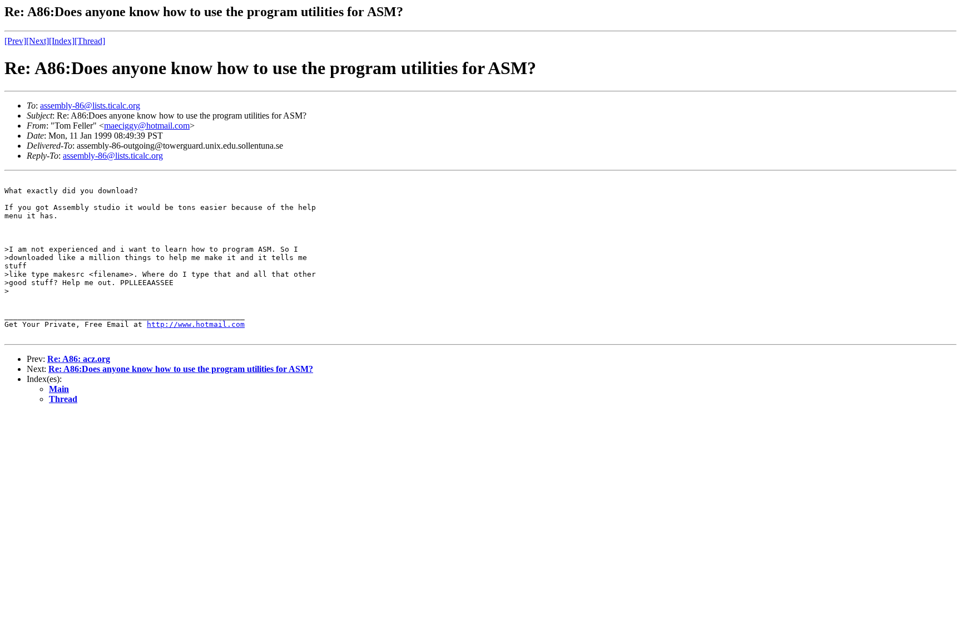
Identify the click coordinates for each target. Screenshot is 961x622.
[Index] (62, 41)
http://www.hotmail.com (196, 324)
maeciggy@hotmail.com (147, 125)
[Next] (37, 41)
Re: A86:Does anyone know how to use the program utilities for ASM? (180, 369)
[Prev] (15, 41)
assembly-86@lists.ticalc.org (90, 105)
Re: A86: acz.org (78, 359)
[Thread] (90, 41)
